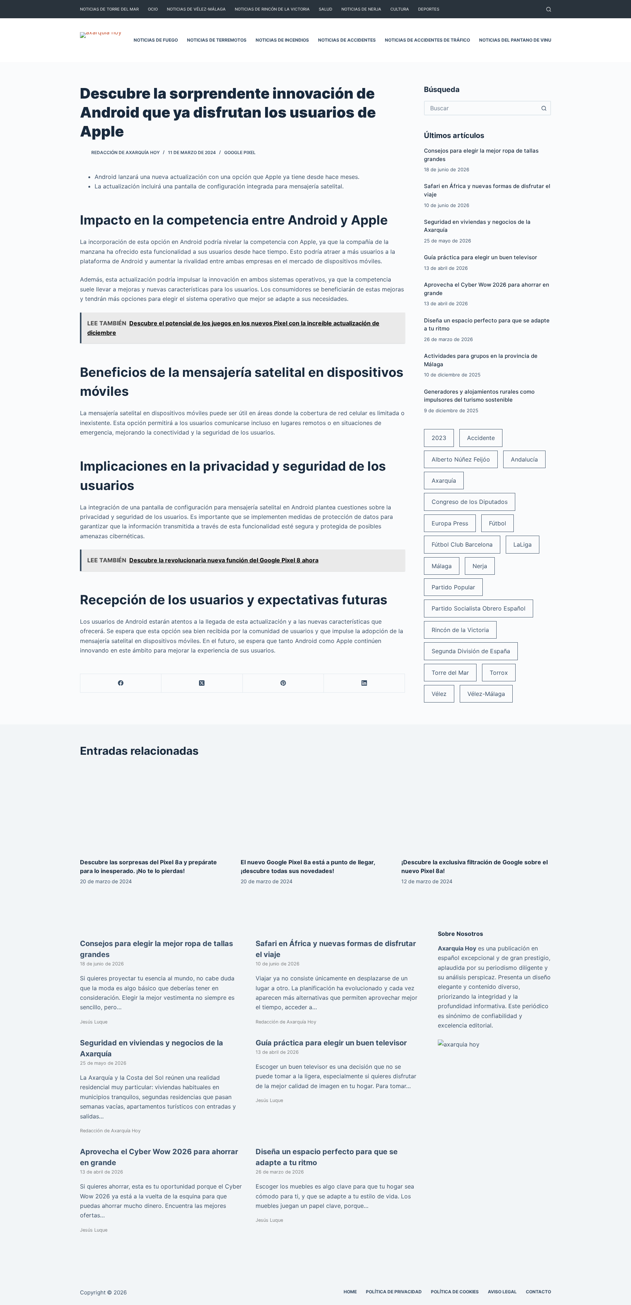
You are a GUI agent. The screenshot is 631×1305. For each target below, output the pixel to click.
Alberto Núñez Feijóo (461, 459)
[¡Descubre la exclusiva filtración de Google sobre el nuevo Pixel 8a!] (476, 808)
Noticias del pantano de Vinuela (519, 40)
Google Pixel (240, 152)
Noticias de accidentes (347, 40)
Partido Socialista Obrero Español (478, 608)
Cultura (399, 9)
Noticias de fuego (156, 40)
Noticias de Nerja (361, 9)
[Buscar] (548, 9)
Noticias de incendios (282, 40)
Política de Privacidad (394, 1291)
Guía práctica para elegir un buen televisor (480, 257)
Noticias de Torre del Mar (109, 9)
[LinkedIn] (364, 683)
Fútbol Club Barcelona (462, 544)
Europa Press (450, 523)
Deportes (428, 9)
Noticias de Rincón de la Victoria (272, 9)
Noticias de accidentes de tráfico (427, 40)
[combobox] (481, 108)
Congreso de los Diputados (470, 501)
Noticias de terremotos (216, 40)
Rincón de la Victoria (460, 630)
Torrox (499, 672)
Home (350, 1291)
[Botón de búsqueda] (543, 108)
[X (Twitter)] (201, 683)
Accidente (481, 437)
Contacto (538, 1291)
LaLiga (522, 544)
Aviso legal (502, 1291)
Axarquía (444, 480)
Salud (325, 9)
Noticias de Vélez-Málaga (196, 9)
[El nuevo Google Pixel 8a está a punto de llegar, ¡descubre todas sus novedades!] (315, 808)
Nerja (480, 566)
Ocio (153, 9)
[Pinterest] (283, 683)
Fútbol (497, 523)
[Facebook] (120, 683)
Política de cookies (455, 1291)
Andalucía (524, 459)
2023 (439, 437)
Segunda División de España (471, 651)
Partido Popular (453, 587)
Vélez (439, 693)
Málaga (442, 566)
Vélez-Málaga (486, 693)
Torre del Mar (450, 672)
